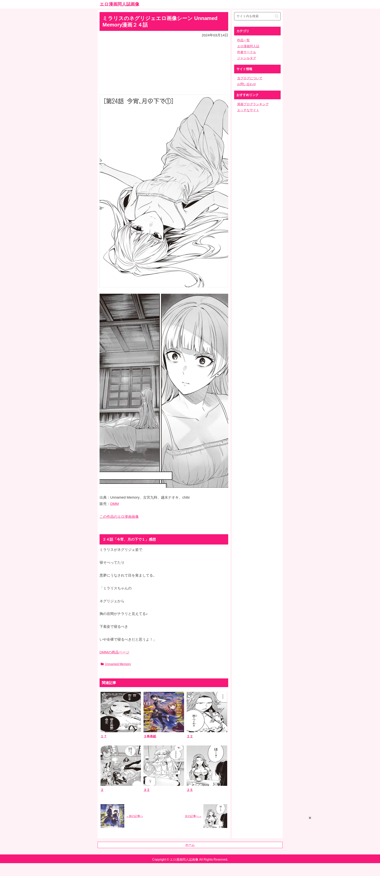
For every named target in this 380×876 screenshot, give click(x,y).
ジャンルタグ (246, 58)
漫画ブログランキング (253, 104)
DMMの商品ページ (114, 652)
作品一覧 (243, 40)
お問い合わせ (246, 84)
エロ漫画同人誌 (248, 46)
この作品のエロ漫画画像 (119, 517)
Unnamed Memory (118, 664)
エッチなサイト (248, 110)
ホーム (190, 845)
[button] (276, 16)
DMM (114, 504)
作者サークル (246, 52)
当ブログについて (249, 78)
